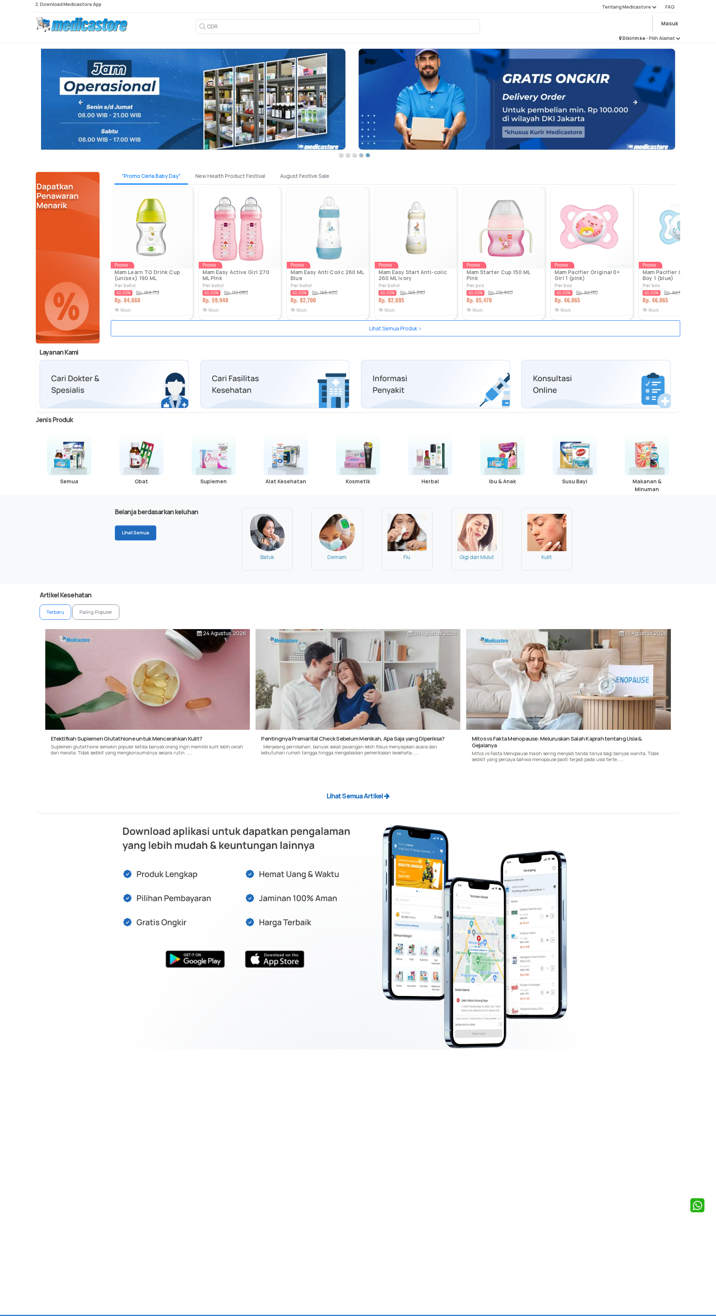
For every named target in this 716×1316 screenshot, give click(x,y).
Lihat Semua (135, 533)
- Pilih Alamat (661, 38)
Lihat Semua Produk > (395, 328)
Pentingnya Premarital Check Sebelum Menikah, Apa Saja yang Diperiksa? (353, 738)
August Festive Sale (304, 175)
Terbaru (55, 612)
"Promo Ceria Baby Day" (151, 175)
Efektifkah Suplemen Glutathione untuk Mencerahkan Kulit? (126, 738)
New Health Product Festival (230, 175)
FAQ (670, 7)
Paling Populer (95, 612)
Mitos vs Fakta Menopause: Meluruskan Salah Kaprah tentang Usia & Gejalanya (557, 742)
